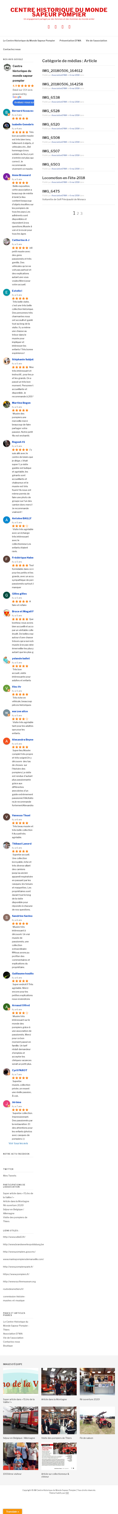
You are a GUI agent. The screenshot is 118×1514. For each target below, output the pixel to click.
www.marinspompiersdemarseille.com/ (23, 1259)
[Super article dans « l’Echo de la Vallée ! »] (20, 1394)
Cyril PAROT (19, 1070)
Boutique (8, 1345)
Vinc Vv (16, 686)
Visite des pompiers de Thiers (56, 1438)
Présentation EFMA (70, 40)
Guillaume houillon (23, 973)
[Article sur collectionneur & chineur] (59, 1469)
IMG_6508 (51, 138)
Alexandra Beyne (22, 739)
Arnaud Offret (21, 1005)
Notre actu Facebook (16, 1154)
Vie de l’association (96, 40)
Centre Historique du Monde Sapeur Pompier (59, 12)
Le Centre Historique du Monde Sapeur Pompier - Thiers (16, 1325)
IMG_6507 (51, 151)
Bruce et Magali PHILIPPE (28, 611)
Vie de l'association (13, 1337)
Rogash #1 (18, 442)
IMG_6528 (51, 111)
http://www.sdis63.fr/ (14, 1237)
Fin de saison (86, 1438)
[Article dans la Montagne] (59, 1394)
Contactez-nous (11, 1341)
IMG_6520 (51, 124)
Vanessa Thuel (21, 815)
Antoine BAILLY (21, 518)
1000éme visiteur (12, 1474)
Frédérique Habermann (26, 557)
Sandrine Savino (22, 916)
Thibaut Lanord (21, 843)
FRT (67, 1493)
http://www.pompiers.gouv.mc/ (19, 1251)
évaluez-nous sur (24, 102)
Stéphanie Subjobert (25, 359)
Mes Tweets (9, 1175)
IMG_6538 (51, 97)
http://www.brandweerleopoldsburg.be (23, 1244)
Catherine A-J (20, 240)
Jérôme (16, 1102)
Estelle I (17, 290)
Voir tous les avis (18, 1143)
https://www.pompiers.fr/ (16, 1274)
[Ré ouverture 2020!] (97, 1394)
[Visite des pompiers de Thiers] (59, 1433)
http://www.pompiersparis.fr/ (18, 1266)
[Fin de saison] (97, 1433)
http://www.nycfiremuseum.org (19, 1281)
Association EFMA (13, 1333)
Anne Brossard (21, 175)
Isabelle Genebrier (23, 124)
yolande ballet (21, 658)
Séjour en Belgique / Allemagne (19, 1438)
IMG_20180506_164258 (62, 84)
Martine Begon (21, 402)
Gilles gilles (19, 593)
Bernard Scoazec (22, 110)
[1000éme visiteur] (20, 1469)
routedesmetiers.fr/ (13, 1289)
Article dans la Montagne (16, 1201)
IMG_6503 (51, 164)
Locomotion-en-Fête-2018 (63, 178)
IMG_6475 (51, 191)
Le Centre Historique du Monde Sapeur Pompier (29, 40)
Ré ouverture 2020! (13, 1205)
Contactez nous (12, 49)
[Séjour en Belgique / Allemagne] (20, 1433)
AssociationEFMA (59, 75)
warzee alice (20, 711)
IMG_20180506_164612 (62, 71)
